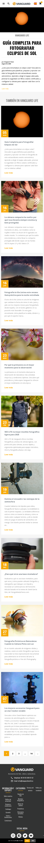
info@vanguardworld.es (25, 781)
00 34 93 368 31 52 (27, 777)
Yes (27, 841)
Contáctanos (8, 820)
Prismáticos (20, 808)
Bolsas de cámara (20, 805)
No (33, 841)
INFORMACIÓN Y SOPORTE (8, 789)
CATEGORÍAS (20, 788)
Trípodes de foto (20, 795)
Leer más (5, 89)
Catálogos (8, 809)
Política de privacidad (8, 800)
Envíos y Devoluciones (8, 816)
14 (31, 753)
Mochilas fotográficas (20, 800)
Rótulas (21, 817)
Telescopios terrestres (20, 813)
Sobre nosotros (8, 796)
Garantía (8, 812)
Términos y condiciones (8, 805)
